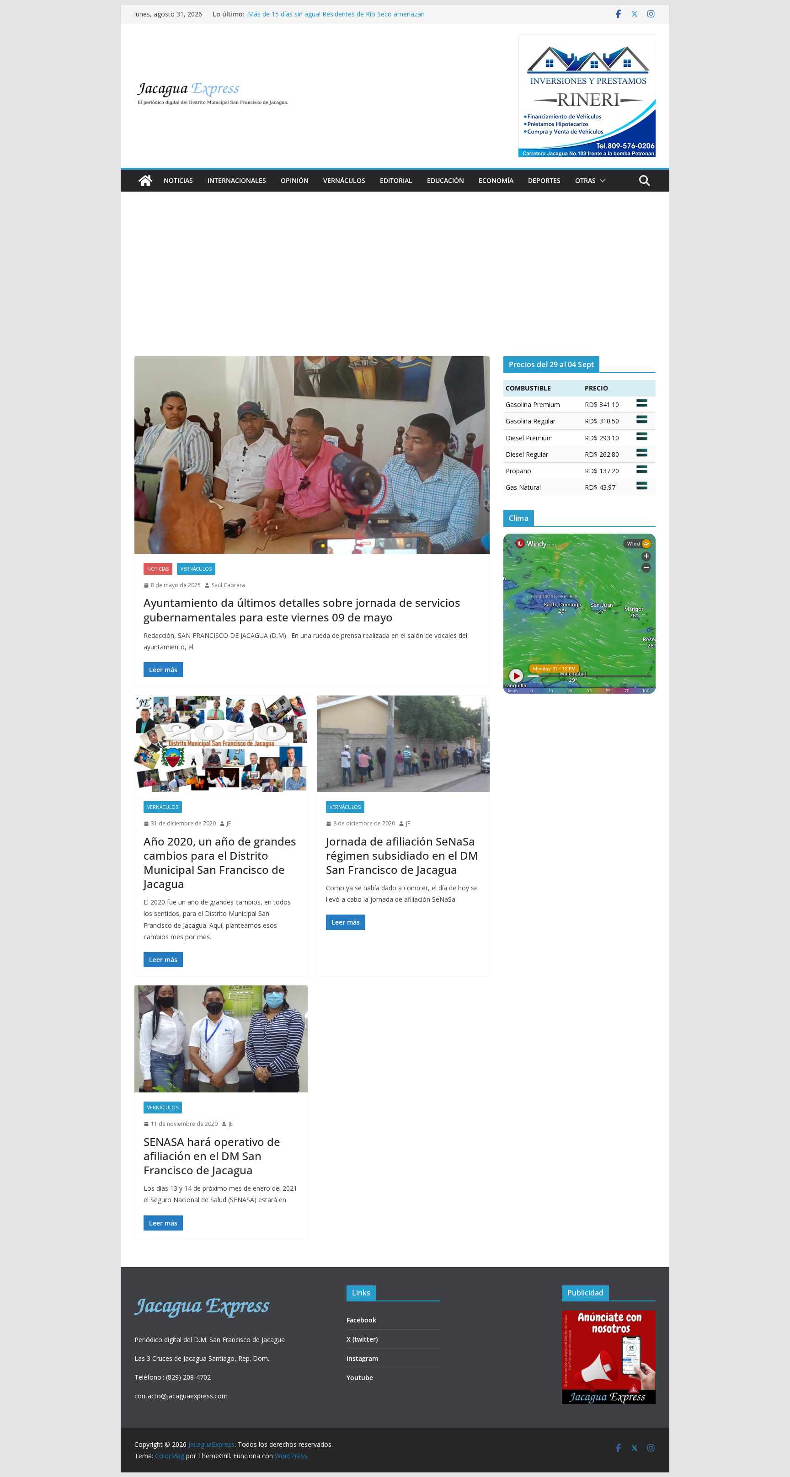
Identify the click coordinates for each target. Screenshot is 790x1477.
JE (229, 823)
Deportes (544, 180)
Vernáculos (344, 180)
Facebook (361, 1320)
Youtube (360, 1377)
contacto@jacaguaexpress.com (181, 1395)
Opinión (295, 180)
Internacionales (237, 180)
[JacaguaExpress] (145, 181)
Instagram (362, 1358)
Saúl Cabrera (228, 585)
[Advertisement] (395, 288)
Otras (585, 180)
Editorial (396, 180)
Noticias (178, 180)
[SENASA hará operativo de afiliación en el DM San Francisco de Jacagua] (221, 1038)
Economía (496, 180)
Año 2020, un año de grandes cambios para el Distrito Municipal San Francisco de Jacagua (220, 863)
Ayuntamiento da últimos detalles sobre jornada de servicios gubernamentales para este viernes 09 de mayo (302, 609)
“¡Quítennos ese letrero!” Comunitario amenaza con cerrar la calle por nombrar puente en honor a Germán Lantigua (335, 18)
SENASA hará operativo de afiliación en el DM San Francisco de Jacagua (212, 1155)
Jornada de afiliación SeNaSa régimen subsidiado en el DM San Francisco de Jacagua (402, 855)
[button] (601, 180)
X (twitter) (362, 1339)
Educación (445, 180)
